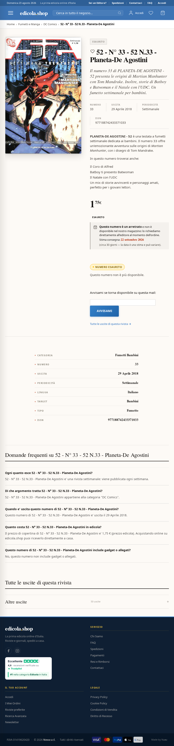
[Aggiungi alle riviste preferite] (92, 51)
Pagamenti (97, 655)
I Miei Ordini (12, 703)
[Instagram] (17, 650)
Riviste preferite (15, 710)
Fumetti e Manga (29, 24)
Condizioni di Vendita (103, 710)
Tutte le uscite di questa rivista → (110, 324)
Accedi (162, 2)
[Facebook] (8, 650)
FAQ (149, 2)
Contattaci (135, 2)
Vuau (164, 739)
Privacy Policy (99, 697)
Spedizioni (118, 2)
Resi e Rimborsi (99, 662)
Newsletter (12, 722)
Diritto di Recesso (101, 716)
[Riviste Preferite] (150, 13)
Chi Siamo (96, 636)
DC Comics (50, 24)
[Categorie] (10, 13)
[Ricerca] (119, 13)
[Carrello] (162, 13)
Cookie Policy (98, 703)
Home (11, 24)
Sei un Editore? (97, 2)
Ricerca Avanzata (15, 716)
